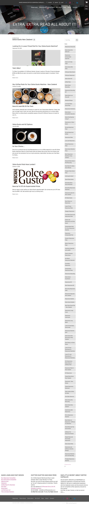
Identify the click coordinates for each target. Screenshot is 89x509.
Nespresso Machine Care (69, 331)
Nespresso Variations (70, 108)
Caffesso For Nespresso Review (69, 432)
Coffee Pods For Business (8, 485)
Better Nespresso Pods (69, 244)
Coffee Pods (68, 82)
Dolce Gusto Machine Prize (70, 149)
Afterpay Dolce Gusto (70, 72)
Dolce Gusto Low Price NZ (69, 96)
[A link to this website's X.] (73, 2)
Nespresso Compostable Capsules (68, 56)
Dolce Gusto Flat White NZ (69, 50)
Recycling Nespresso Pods (70, 289)
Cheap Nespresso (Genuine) (69, 387)
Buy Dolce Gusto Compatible (8, 479)
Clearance (3, 483)
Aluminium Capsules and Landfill (69, 249)
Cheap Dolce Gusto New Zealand (69, 377)
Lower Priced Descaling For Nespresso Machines (70, 349)
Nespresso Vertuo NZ (70, 46)
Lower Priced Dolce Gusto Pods (69, 326)
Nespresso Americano (67, 316)
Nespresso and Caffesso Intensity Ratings (69, 448)
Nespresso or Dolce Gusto (69, 123)
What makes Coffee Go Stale (69, 392)
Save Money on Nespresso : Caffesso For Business (70, 421)
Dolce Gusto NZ (68, 78)
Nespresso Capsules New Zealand (70, 294)
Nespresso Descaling (70, 273)
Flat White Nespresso (67, 264)
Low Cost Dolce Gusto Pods (68, 104)
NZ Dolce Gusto (68, 198)
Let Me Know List (5, 490)
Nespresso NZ (68, 282)
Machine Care (4, 481)
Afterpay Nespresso (69, 75)
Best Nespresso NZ (69, 285)
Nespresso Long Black (69, 321)
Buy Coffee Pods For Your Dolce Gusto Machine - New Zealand (35, 84)
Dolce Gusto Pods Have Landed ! (24, 164)
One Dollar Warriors (69, 396)
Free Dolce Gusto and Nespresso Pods (70, 215)
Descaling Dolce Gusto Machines (68, 183)
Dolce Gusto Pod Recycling (69, 400)
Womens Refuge (69, 100)
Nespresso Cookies (69, 298)
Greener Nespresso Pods (69, 239)
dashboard (22, 502)
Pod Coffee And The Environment (69, 427)
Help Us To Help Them (68, 62)
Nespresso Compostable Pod (69, 234)
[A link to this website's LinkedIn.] (77, 2)
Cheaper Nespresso (69, 211)
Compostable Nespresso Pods (69, 269)
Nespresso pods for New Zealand (69, 193)
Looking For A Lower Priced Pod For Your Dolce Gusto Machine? (35, 46)
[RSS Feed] (65, 466)
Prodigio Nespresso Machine (69, 459)
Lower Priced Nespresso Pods (69, 207)
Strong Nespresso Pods (69, 128)
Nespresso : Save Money (69, 382)
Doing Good (4, 488)
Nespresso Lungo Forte (69, 311)
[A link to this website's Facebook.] (66, 2)
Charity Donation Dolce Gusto (69, 254)
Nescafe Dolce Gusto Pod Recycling (70, 161)
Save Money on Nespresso (68, 202)
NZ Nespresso (68, 373)
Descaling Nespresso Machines (70, 188)
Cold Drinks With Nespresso (69, 410)
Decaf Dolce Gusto (69, 179)
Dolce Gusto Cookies (69, 302)
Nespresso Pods (69, 137)
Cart (62, 2)
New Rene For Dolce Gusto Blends (69, 166)
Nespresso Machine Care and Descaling (69, 454)
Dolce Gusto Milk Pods (69, 67)
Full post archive (67, 464)
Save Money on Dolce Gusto (70, 343)
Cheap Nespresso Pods (69, 144)
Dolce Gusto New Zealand (69, 405)
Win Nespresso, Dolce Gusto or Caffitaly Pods (68, 363)
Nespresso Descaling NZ (70, 91)
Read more (15, 77)
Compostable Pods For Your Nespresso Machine (69, 228)
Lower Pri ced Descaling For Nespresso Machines (70, 356)
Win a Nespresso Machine (69, 415)
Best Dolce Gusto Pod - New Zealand (70, 306)
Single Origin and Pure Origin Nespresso (69, 438)
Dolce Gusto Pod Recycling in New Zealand (69, 337)
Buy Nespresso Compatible (8, 478)
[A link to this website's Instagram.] (70, 2)
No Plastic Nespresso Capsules (70, 259)
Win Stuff (3, 486)
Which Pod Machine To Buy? (69, 118)
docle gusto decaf (69, 176)
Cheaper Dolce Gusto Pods (70, 171)
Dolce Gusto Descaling (68, 86)
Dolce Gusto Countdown (68, 277)
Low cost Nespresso (70, 140)
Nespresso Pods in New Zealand (69, 368)
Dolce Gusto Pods (69, 443)
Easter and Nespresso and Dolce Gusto (70, 221)
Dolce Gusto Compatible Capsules (70, 113)
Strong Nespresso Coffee (69, 133)
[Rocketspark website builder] (69, 503)
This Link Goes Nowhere (7, 492)
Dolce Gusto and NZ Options (23, 124)
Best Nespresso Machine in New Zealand (69, 155)
